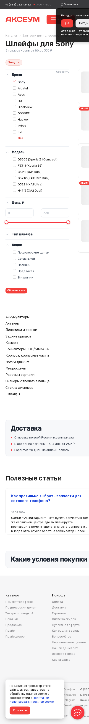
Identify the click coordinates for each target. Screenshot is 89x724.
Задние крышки (18, 336)
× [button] (19, 62)
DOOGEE (24, 113)
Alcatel (23, 88)
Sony (21, 82)
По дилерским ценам (33, 252)
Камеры (11, 343)
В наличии (25, 277)
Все (21, 138)
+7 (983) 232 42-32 (18, 4)
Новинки (24, 265)
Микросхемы (15, 368)
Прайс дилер (15, 636)
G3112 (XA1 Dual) (30, 172)
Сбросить (62, 71)
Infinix (22, 126)
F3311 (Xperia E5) (30, 165)
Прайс (10, 630)
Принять (20, 710)
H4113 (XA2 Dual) (30, 190)
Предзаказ (26, 271)
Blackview (25, 107)
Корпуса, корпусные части (27, 355)
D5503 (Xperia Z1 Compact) (38, 159)
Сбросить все (16, 290)
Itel (20, 132)
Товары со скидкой (19, 613)
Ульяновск (71, 4)
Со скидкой (26, 258)
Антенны (12, 323)
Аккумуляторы (17, 317)
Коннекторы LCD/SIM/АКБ (27, 349)
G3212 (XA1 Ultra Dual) (34, 178)
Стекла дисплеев (19, 388)
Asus (21, 94)
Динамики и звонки (21, 330)
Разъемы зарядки (19, 375)
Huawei (23, 119)
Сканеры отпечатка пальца (27, 381)
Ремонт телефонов (19, 601)
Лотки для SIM (17, 362)
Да (67, 23)
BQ (20, 101)
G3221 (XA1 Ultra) (30, 184)
